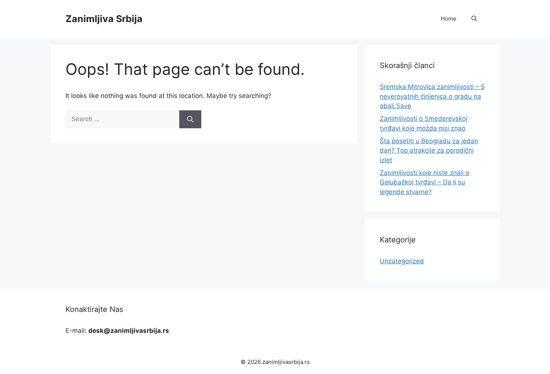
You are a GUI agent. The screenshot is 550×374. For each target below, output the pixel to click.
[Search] (190, 119)
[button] (474, 18)
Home (448, 18)
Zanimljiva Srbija (104, 18)
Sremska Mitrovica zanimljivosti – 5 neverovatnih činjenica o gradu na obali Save (432, 96)
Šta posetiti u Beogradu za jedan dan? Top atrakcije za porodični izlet (429, 150)
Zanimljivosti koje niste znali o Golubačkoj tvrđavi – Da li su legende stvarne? (424, 182)
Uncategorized (402, 261)
